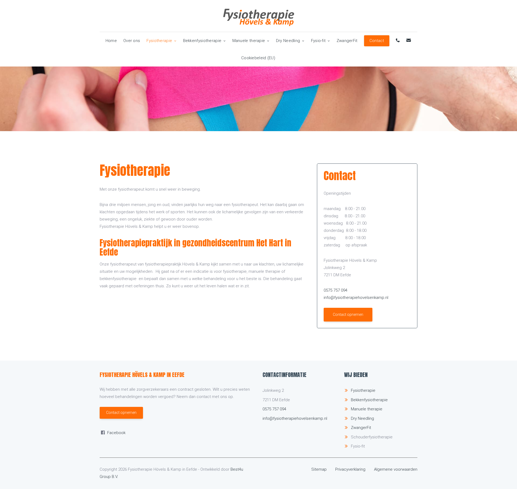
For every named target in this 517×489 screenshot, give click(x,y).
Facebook (116, 432)
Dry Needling (288, 40)
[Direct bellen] (398, 40)
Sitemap (319, 469)
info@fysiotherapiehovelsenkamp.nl (356, 297)
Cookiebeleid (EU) (258, 57)
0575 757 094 (335, 290)
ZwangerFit (347, 40)
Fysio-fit (318, 40)
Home (111, 40)
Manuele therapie (248, 40)
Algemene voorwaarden (395, 469)
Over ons (131, 40)
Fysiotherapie (159, 40)
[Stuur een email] (408, 40)
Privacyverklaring (350, 469)
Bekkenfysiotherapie (202, 40)
